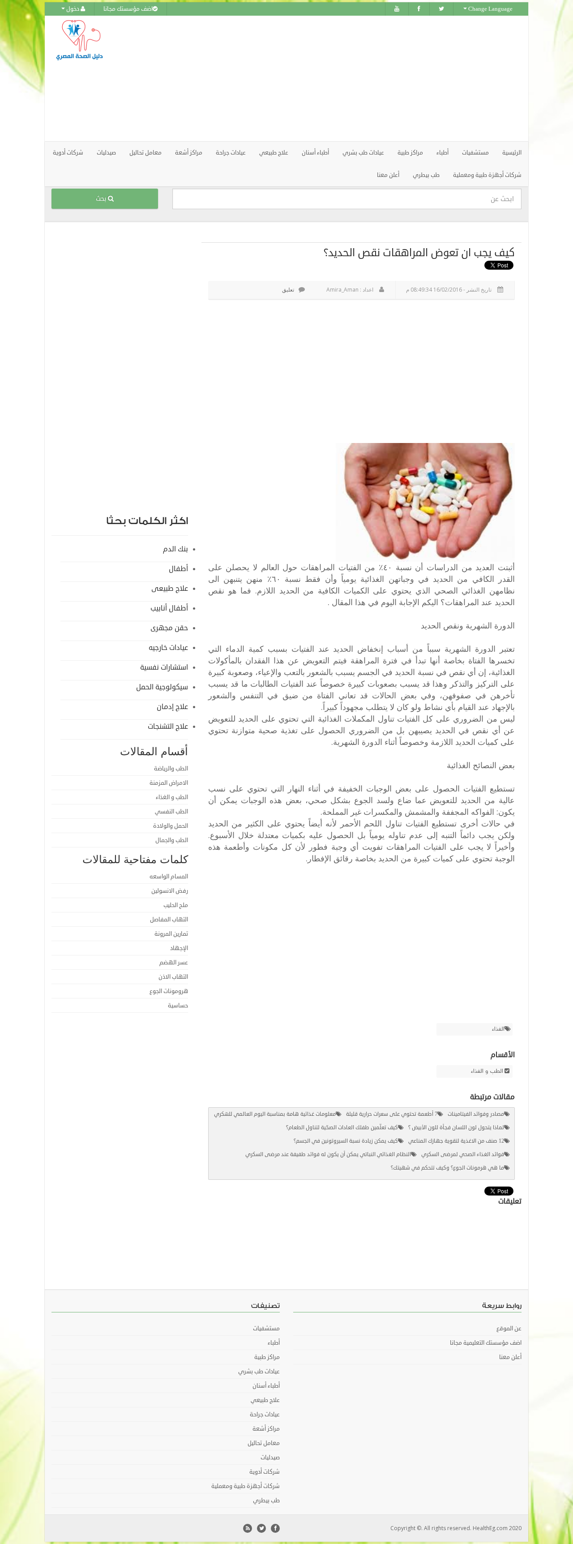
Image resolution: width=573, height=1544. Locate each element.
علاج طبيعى (169, 589)
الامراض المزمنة (169, 783)
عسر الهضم (173, 963)
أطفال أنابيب (169, 608)
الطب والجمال (171, 840)
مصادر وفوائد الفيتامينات (476, 1114)
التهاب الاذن (173, 977)
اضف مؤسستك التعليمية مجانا (486, 1343)
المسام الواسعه (169, 877)
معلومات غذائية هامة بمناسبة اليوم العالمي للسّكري (275, 1114)
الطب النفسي (171, 812)
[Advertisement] (336, 78)
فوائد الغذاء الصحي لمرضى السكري (462, 1154)
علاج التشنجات (168, 726)
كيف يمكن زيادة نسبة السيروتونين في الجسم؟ (346, 1141)
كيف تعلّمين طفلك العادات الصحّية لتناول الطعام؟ (342, 1127)
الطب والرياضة (171, 769)
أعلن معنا (388, 175)
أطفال (178, 569)
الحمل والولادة (170, 826)
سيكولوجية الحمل (162, 687)
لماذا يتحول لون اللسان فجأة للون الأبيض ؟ (456, 1127)
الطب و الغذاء (487, 1071)
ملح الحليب (175, 905)
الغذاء (498, 1029)
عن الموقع (509, 1329)
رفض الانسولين (169, 891)
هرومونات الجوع (169, 991)
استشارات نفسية (164, 667)
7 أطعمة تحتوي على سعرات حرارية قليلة (391, 1114)
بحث (102, 198)
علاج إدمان (172, 707)
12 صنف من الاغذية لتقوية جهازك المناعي (456, 1141)
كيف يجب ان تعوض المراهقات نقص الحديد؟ (419, 252)
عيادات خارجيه (168, 648)
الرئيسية (512, 153)
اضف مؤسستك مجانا (128, 9)
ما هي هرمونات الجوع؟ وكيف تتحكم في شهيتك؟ (447, 1168)
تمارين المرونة (171, 934)
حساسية (178, 1006)
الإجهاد (179, 948)
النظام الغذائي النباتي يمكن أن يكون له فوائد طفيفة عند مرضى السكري (328, 1154)
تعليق (288, 289)
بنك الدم (175, 549)
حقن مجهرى (169, 628)
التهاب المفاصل (169, 920)
